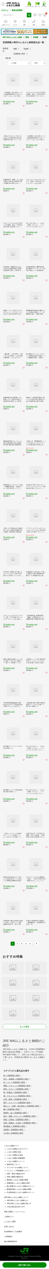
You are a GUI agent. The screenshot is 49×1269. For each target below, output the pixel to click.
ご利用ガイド (9, 1217)
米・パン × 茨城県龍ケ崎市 (14, 1082)
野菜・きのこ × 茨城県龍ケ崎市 (16, 1089)
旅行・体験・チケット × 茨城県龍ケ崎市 (19, 1116)
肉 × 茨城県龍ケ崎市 (11, 1076)
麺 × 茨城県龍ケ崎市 (11, 1109)
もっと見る (24, 1027)
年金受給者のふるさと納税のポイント (21, 1192)
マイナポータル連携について (17, 1167)
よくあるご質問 (10, 1222)
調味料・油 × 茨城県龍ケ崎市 (15, 1113)
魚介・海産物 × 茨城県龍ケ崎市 (16, 1079)
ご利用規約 (8, 1236)
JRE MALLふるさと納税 (12, 37)
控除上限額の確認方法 (15, 1177)
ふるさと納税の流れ (14, 1152)
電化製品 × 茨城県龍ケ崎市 (14, 1126)
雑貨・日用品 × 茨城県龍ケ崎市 (16, 1120)
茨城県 (35, 37)
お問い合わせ (9, 1227)
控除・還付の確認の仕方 (16, 1174)
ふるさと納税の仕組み (15, 1155)
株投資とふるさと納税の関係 (17, 1180)
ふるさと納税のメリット (16, 1161)
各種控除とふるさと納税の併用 (18, 1183)
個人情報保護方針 (10, 1241)
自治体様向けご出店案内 (13, 1231)
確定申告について (13, 1164)
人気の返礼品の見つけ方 (16, 1207)
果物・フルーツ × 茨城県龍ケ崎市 (17, 1086)
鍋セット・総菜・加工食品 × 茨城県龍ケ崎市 (21, 1106)
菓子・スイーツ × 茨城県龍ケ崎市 (17, 1103)
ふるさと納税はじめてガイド (17, 1149)
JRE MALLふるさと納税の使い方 (19, 1203)
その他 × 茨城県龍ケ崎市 (13, 1133)
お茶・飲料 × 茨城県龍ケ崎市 (15, 1099)
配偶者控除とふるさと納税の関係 (19, 1189)
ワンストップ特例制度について (18, 1171)
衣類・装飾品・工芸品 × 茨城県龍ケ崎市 (19, 1123)
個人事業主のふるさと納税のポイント (21, 1186)
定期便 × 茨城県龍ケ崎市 (13, 1130)
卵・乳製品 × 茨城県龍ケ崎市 (15, 1092)
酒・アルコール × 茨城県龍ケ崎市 (17, 1096)
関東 (27, 37)
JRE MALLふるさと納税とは (17, 1200)
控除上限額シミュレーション (14, 1212)
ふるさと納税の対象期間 (16, 1158)
